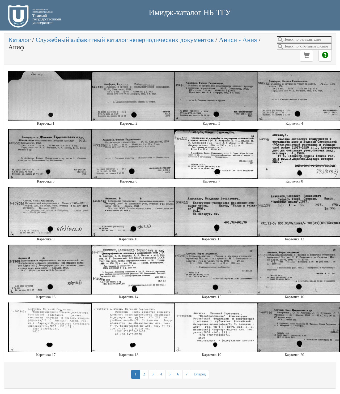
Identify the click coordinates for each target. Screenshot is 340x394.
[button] (306, 56)
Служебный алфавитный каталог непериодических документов (125, 39)
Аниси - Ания (238, 39)
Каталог (19, 39)
